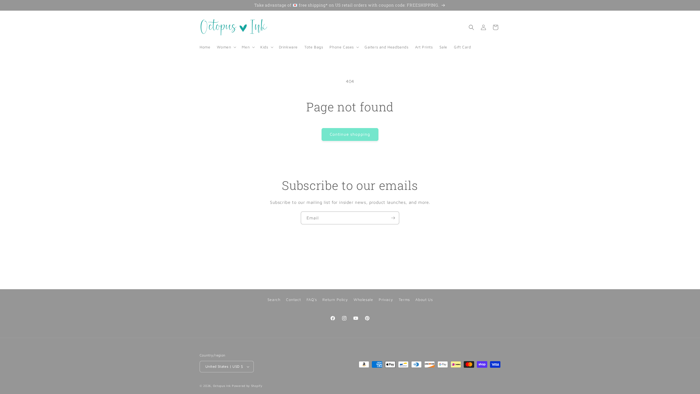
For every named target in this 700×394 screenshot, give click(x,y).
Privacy (386, 299)
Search (274, 299)
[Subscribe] (393, 218)
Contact (293, 299)
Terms (404, 299)
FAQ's (312, 299)
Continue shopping (350, 134)
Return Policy (335, 299)
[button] (226, 47)
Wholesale (363, 299)
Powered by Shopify (247, 385)
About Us (424, 299)
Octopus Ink (222, 385)
